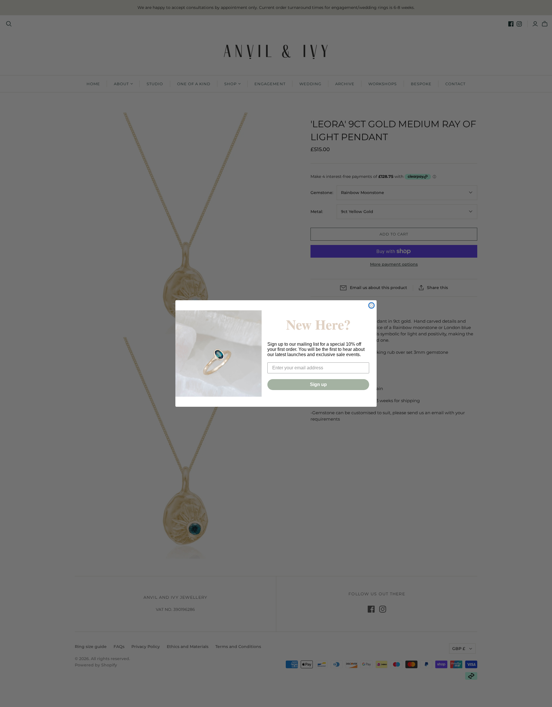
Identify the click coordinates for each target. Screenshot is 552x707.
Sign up (318, 384)
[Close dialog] (371, 305)
